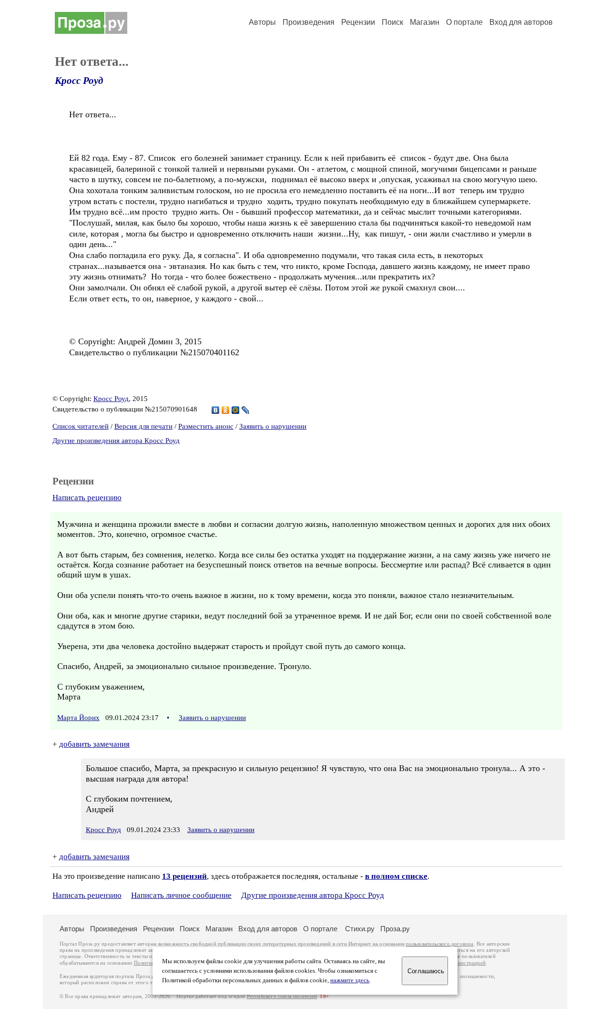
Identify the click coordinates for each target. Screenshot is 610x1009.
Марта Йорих (78, 717)
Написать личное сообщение (181, 895)
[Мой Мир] (236, 410)
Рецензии (358, 22)
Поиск (392, 22)
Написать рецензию (87, 497)
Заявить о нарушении (272, 426)
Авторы (262, 22)
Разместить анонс (206, 426)
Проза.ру (395, 929)
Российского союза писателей (282, 996)
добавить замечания (94, 744)
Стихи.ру (360, 929)
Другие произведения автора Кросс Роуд (116, 440)
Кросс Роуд (79, 80)
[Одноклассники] (226, 410)
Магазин (424, 22)
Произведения (309, 22)
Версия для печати (143, 426)
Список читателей (80, 426)
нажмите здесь (349, 980)
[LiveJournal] (246, 410)
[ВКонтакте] (216, 410)
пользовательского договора (439, 944)
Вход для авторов (521, 22)
